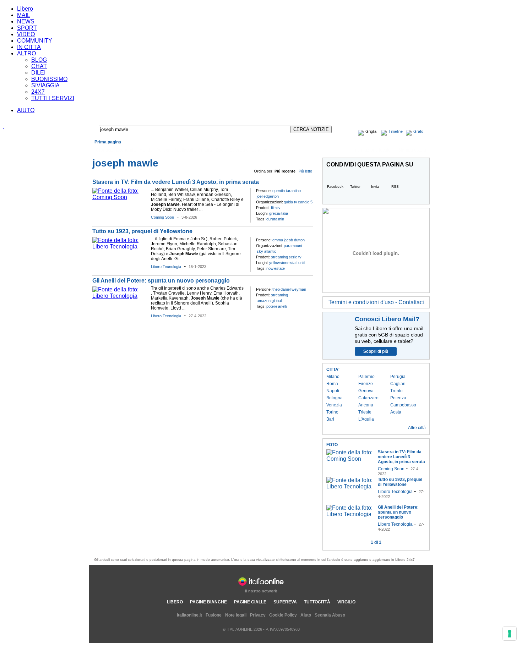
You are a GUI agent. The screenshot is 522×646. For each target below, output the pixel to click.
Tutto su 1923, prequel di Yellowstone (142, 231)
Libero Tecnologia (166, 266)
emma (277, 240)
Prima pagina (107, 141)
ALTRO (26, 53)
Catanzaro (368, 397)
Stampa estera (412, 150)
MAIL (23, 15)
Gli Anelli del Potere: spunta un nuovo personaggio (161, 281)
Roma (332, 383)
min (281, 219)
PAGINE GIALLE (250, 602)
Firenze (365, 383)
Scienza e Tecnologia (250, 150)
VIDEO (26, 34)
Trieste (364, 412)
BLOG (39, 60)
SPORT (27, 28)
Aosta (395, 412)
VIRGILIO (346, 602)
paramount (293, 245)
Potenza (398, 397)
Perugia (398, 376)
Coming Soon (162, 217)
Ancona (365, 405)
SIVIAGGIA (45, 85)
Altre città (417, 427)
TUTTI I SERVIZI (52, 98)
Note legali (235, 615)
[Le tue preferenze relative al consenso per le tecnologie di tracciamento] (509, 633)
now (269, 268)
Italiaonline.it (189, 615)
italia (284, 213)
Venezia (334, 405)
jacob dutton (294, 240)
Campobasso (403, 405)
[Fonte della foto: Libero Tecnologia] (119, 246)
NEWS (25, 21)
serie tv (295, 257)
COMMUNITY (34, 41)
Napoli (332, 390)
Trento (396, 390)
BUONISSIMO (49, 79)
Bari (330, 419)
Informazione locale (372, 150)
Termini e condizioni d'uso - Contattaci (376, 302)
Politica (163, 150)
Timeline (395, 131)
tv (279, 208)
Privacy (258, 615)
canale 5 (305, 202)
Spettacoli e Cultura (193, 150)
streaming (279, 257)
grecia (274, 213)
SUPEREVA (285, 602)
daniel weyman (293, 289)
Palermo (366, 376)
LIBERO (175, 602)
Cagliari (398, 383)
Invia (375, 186)
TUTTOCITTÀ (317, 602)
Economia (126, 150)
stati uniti (297, 263)
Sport (221, 150)
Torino (332, 412)
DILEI (38, 73)
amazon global (269, 301)
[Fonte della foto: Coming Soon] (119, 197)
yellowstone (279, 263)
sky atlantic (266, 251)
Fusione (214, 615)
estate (279, 268)
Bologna (334, 397)
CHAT (39, 66)
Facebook (335, 186)
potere (271, 306)
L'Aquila (366, 419)
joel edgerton (268, 196)
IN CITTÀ (29, 47)
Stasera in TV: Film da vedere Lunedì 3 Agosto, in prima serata (175, 182)
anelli (282, 306)
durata (271, 219)
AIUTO (25, 110)
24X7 (38, 92)
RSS (395, 186)
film (274, 208)
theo (276, 289)
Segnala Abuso (330, 615)
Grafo (418, 131)
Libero (25, 9)
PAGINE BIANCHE (208, 602)
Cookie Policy (283, 615)
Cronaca (104, 150)
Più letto (305, 171)
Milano (332, 376)
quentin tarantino (286, 190)
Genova (366, 390)
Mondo (146, 150)
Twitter (355, 186)
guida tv (290, 202)
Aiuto (305, 615)
